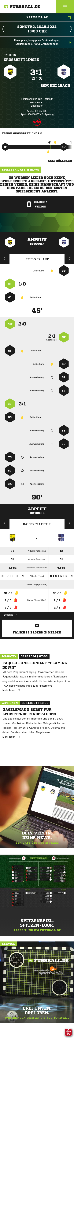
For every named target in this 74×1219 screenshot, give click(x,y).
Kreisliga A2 (37, 17)
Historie (4, 523)
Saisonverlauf (69, 523)
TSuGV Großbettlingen (21, 57)
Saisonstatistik (37, 524)
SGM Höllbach (55, 85)
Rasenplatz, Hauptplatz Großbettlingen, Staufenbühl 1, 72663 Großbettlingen (37, 42)
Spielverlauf (37, 259)
